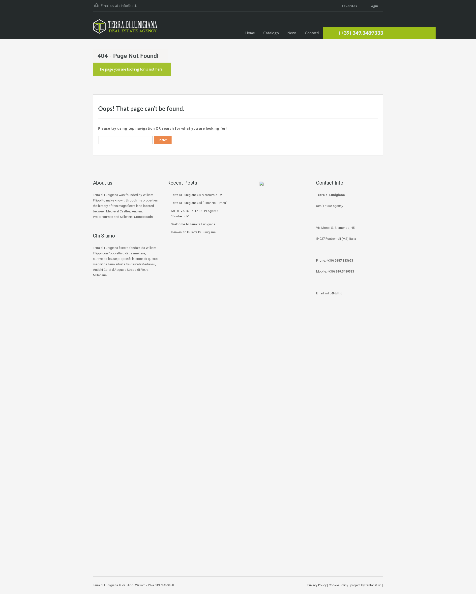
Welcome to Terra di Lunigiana (193, 224)
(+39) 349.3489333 (361, 33)
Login (373, 6)
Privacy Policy (317, 585)
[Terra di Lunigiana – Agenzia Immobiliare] (125, 29)
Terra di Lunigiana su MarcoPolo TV (196, 195)
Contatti (312, 33)
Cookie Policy (338, 585)
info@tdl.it (129, 5)
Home (250, 33)
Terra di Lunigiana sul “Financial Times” (199, 203)
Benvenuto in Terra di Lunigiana (193, 232)
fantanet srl (373, 585)
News (292, 33)
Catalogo (271, 33)
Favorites (349, 6)
